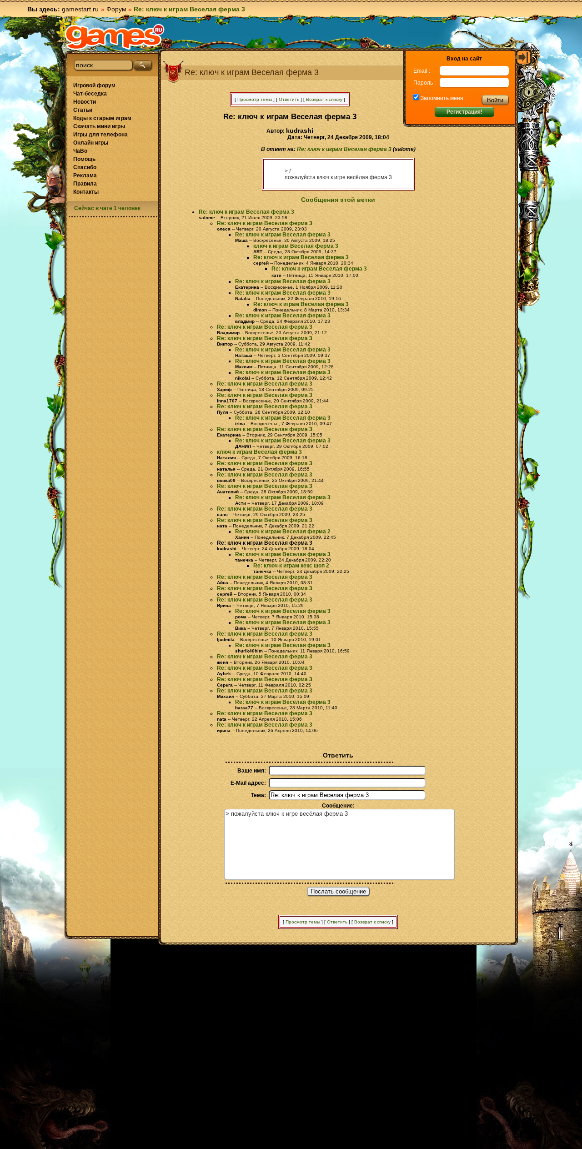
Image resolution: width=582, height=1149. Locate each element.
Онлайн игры (90, 143)
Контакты (86, 192)
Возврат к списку (324, 99)
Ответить (289, 99)
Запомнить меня (441, 98)
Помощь (84, 159)
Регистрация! (464, 112)
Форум (116, 9)
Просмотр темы (254, 99)
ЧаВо (80, 151)
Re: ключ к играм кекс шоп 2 (291, 565)
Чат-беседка (90, 93)
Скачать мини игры (99, 126)
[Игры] (115, 37)
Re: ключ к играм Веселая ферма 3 (344, 149)
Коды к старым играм (102, 118)
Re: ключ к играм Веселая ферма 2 (283, 531)
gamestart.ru (80, 9)
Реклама (85, 175)
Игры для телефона (100, 134)
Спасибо (84, 167)
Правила (85, 184)
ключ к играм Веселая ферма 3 (295, 246)
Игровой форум (94, 85)
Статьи (82, 110)
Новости (84, 102)
